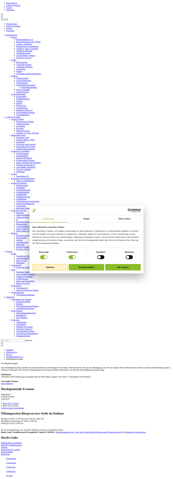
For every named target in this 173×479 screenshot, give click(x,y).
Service (14, 37)
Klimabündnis (21, 224)
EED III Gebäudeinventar (11, 445)
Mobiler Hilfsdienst (24, 158)
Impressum (5, 454)
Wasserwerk (21, 106)
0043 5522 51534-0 (11, 403)
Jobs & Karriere (22, 92)
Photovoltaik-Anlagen (25, 231)
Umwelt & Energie (18, 210)
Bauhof (19, 103)
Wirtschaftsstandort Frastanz (27, 306)
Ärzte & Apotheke (23, 169)
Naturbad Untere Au (24, 110)
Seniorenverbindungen (25, 204)
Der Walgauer (21, 318)
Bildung (14, 233)
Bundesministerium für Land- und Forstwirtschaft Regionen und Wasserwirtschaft (88, 432)
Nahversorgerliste (23, 302)
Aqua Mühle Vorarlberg (25, 167)
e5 (17, 220)
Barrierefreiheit (7, 452)
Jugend (14, 174)
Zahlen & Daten (22, 124)
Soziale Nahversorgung (25, 149)
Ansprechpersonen (23, 81)
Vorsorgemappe (22, 153)
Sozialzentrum (22, 108)
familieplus (20, 188)
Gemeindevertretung (24, 67)
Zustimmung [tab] (48, 219)
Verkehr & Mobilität (24, 51)
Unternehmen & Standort (21, 299)
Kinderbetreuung (23, 99)
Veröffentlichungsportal (25, 85)
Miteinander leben (18, 135)
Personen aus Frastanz (25, 122)
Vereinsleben (16, 286)
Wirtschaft (10, 10)
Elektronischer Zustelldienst (27, 46)
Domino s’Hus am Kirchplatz (28, 249)
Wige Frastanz (17, 311)
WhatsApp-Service (23, 58)
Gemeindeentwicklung (25, 308)
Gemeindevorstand (23, 65)
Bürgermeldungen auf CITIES (28, 42)
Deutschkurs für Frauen (25, 147)
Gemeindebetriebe (18, 94)
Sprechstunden (22, 83)
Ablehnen (50, 267)
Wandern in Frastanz (24, 277)
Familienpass (21, 199)
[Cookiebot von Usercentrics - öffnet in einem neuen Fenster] (130, 210)
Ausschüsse (21, 69)
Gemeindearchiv (22, 115)
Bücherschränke (22, 247)
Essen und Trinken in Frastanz (28, 267)
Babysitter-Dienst (23, 208)
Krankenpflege (22, 156)
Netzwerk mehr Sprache (26, 144)
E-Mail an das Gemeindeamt (12, 408)
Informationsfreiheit (29, 87)
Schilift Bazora (22, 279)
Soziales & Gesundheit (20, 151)
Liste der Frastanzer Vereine (27, 290)
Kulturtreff (20, 142)
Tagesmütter (21, 206)
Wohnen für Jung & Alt (25, 165)
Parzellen (20, 128)
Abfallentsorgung (23, 53)
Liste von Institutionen (25, 181)
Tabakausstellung (23, 258)
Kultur (13, 254)
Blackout (19, 213)
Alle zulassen (123, 267)
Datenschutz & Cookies (10, 450)
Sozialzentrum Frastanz (25, 160)
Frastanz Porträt (17, 119)
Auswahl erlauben (86, 267)
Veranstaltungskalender (25, 295)
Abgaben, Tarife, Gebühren (27, 49)
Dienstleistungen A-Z (24, 39)
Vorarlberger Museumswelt (27, 256)
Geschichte (20, 126)
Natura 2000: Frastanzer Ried (28, 229)
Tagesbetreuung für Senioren (27, 201)
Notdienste (20, 172)
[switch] (72, 257)
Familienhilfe (21, 194)
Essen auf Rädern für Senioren (28, 163)
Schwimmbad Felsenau (25, 112)
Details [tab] (86, 219)
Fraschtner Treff (22, 137)
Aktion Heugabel (23, 215)
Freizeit (9, 8)
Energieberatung (22, 222)
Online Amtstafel (23, 90)
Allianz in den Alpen (24, 217)
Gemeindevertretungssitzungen (28, 74)
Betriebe (19, 304)
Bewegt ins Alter (23, 283)
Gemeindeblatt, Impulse (25, 55)
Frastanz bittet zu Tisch (25, 140)
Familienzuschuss (23, 197)
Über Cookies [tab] (124, 219)
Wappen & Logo (23, 131)
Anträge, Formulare (24, 44)
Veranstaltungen (17, 292)
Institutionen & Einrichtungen (23, 179)
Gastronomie (16, 265)
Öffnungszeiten (22, 78)
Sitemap (4, 447)
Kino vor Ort (21, 261)
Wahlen (19, 71)
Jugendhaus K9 (22, 176)
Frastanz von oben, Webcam (27, 133)
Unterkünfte (21, 324)
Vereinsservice (22, 288)
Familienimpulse (22, 192)
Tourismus (15, 320)
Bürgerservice (11, 3)
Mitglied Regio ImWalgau (11, 443)
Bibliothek (20, 245)
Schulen (19, 101)
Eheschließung (7, 384)
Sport (13, 270)
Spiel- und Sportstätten (25, 281)
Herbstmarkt (21, 315)
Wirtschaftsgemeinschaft (26, 313)
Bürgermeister (21, 62)
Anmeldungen (22, 242)
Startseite (9, 350)
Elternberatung (22, 185)
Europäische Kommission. (135, 432)
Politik (13, 60)
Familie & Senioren (19, 183)
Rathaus (14, 76)
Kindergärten (21, 96)
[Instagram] (11, 463)
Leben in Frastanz (13, 5)
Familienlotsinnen (23, 190)
